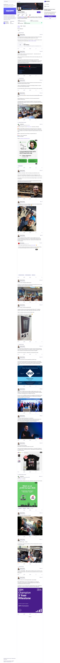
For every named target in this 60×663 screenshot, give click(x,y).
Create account (50, 16)
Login (50, 18)
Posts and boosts (20, 28)
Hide (41, 64)
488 (18, 15)
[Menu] (41, 12)
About (8, 658)
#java (18, 30)
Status (10, 658)
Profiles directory (13, 658)
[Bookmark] (36, 48)
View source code (8, 661)
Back (19, 1)
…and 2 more (31, 508)
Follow (39, 12)
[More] (41, 48)
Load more (30, 616)
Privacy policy (5, 659)
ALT (36, 163)
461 (22, 15)
